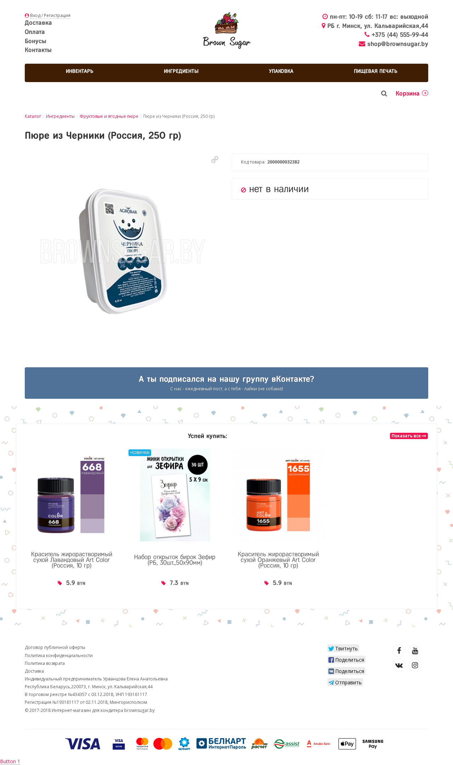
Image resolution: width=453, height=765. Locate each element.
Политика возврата (45, 663)
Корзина (411, 93)
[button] (214, 159)
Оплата (35, 32)
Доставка (38, 22)
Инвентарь (79, 71)
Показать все (407, 436)
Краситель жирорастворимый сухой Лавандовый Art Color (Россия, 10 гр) (71, 560)
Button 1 (10, 761)
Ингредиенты (181, 71)
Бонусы (35, 41)
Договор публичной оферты (55, 647)
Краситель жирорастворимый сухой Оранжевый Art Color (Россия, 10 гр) (278, 560)
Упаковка (281, 71)
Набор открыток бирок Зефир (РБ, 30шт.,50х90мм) (175, 560)
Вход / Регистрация (50, 15)
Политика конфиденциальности (59, 655)
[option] (71, 524)
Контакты (38, 50)
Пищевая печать (375, 71)
